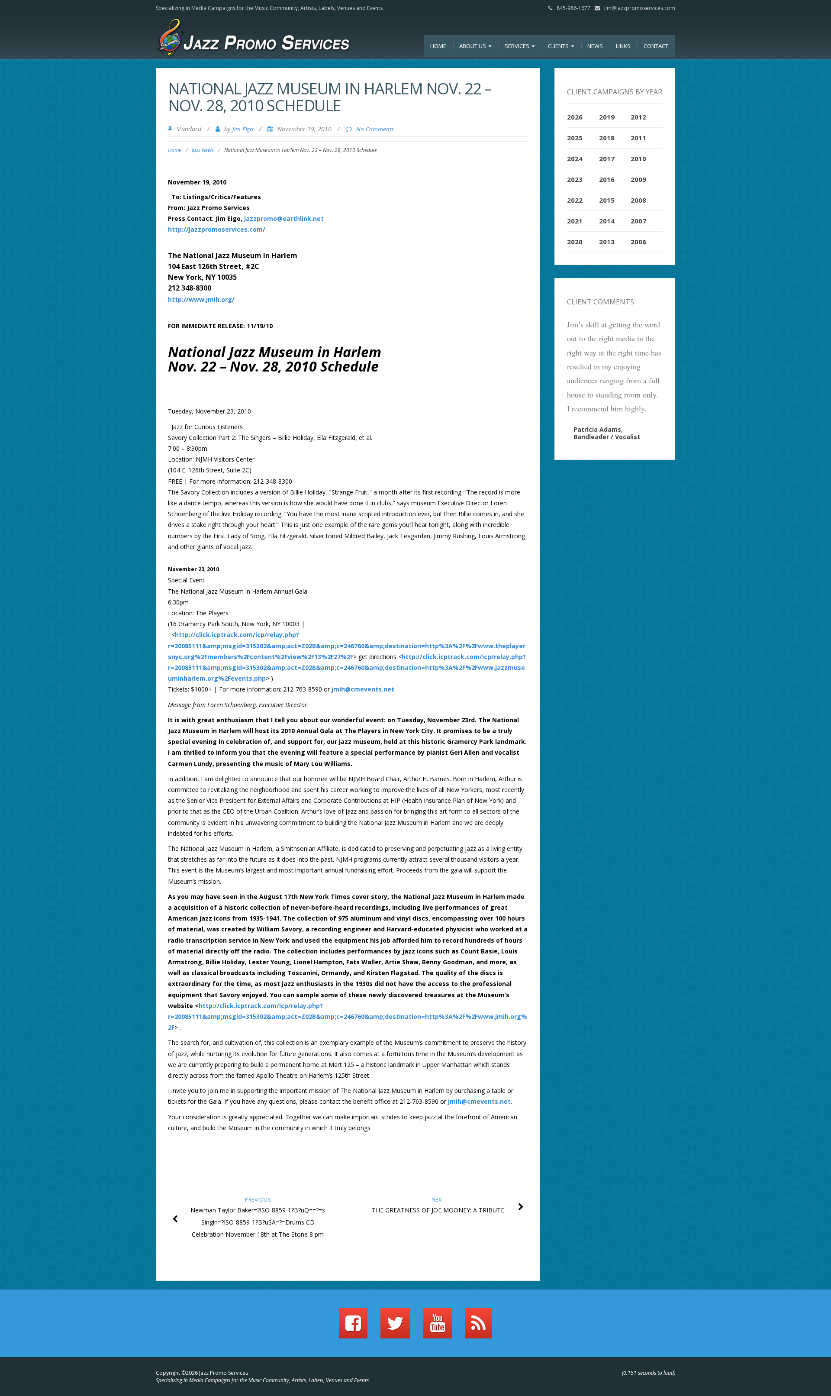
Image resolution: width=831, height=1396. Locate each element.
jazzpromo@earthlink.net (284, 218)
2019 (607, 117)
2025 (575, 137)
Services (518, 46)
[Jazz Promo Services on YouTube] (437, 1327)
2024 (575, 158)
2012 (638, 117)
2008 (638, 200)
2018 (607, 137)
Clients (559, 46)
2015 (607, 200)
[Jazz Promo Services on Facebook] (353, 1327)
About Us (473, 46)
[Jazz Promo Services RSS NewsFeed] (478, 1327)
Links (623, 46)
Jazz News (203, 150)
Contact (656, 46)
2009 (638, 179)
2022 (575, 200)
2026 (575, 117)
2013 (607, 241)
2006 (638, 241)
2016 (607, 179)
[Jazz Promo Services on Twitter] (395, 1327)
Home (438, 46)
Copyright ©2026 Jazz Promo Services (202, 1373)
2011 (638, 137)
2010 (638, 158)
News (595, 46)
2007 (638, 221)
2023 (575, 179)
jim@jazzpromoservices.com (639, 8)
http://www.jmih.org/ (201, 299)
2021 (575, 221)
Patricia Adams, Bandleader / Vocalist (606, 433)
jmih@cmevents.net (363, 689)
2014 (607, 221)
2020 (575, 241)
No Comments (375, 129)
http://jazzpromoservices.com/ (216, 229)
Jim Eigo (242, 129)
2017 (607, 158)
